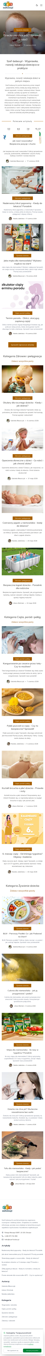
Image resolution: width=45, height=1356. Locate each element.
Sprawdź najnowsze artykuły (22, 345)
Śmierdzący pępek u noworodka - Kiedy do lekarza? (20, 1258)
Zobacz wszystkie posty (22, 361)
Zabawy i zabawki (8, 1321)
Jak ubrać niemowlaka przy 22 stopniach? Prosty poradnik (22, 1254)
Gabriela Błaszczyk (8, 1286)
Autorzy (6, 1281)
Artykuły (6, 1245)
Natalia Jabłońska (8, 1294)
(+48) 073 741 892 (11, 1236)
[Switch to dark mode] (37, 5)
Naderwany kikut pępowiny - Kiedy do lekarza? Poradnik (22, 1250)
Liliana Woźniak (7, 1290)
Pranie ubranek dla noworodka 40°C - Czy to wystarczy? (22, 1275)
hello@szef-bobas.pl (12, 1240)
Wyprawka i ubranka (9, 1305)
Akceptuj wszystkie (32, 1350)
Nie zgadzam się (12, 1350)
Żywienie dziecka (22, 30)
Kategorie (6, 1300)
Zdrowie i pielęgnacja (22, 136)
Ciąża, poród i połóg (22, 313)
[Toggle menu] (41, 5)
